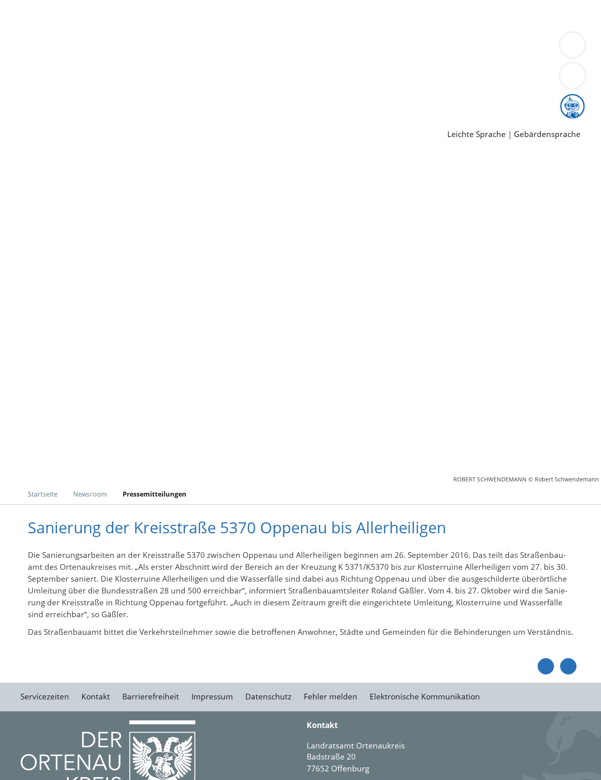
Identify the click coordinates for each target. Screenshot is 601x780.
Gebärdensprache (547, 134)
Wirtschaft (398, 15)
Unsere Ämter (26, 26)
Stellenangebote (52, 100)
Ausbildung (160, 100)
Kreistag (15, 68)
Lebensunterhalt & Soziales (98, 15)
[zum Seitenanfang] (568, 666)
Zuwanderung (269, 47)
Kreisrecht (150, 79)
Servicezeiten (44, 696)
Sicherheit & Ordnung (337, 15)
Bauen (34, 15)
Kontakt (95, 696)
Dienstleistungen (31, 5)
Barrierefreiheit (150, 696)
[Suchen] (572, 75)
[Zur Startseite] (86, 220)
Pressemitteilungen (58, 121)
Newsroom (20, 111)
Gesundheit (440, 15)
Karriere (15, 90)
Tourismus (427, 47)
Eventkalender (111, 100)
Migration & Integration (253, 15)
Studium (198, 100)
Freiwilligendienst (288, 100)
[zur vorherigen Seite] (546, 666)
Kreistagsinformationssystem (75, 79)
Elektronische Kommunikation (425, 696)
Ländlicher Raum (328, 47)
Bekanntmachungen (486, 47)
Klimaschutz (383, 47)
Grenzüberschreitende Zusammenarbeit (247, 58)
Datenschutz (268, 696)
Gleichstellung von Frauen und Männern (96, 58)
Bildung (227, 47)
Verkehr (164, 15)
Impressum (212, 696)
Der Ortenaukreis (54, 47)
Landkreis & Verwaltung (43, 37)
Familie (195, 15)
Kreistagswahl (196, 79)
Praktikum (235, 100)
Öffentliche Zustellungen (141, 121)
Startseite (43, 494)
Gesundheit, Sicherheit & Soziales (150, 47)
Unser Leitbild (348, 100)
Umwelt (478, 15)
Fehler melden (330, 696)
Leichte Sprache (476, 134)
